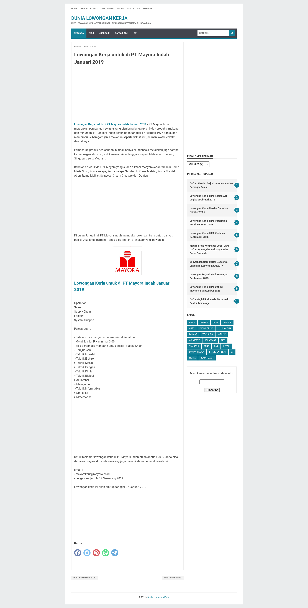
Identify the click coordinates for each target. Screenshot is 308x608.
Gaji (216, 346)
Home (74, 8)
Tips (91, 33)
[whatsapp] (105, 552)
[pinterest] (96, 552)
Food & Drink (206, 328)
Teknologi (207, 334)
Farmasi (193, 334)
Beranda (79, 33)
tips (223, 340)
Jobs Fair (104, 33)
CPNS (206, 346)
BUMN (192, 322)
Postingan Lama (172, 578)
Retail (226, 346)
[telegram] (114, 552)
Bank (215, 322)
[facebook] (77, 552)
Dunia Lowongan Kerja (99, 18)
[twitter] (87, 552)
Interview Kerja (217, 352)
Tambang (194, 346)
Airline (221, 334)
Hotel (192, 358)
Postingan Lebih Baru (84, 578)
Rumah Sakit (207, 358)
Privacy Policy (89, 8)
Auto (191, 328)
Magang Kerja (196, 352)
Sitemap (147, 8)
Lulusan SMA (224, 328)
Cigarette (194, 340)
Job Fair (227, 322)
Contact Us (133, 8)
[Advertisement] (127, 94)
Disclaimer (107, 8)
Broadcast (210, 340)
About (120, 8)
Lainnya (204, 322)
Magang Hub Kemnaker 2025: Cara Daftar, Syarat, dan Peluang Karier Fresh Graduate (209, 249)
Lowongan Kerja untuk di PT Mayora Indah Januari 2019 (110, 124)
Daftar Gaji (121, 33)
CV (135, 33)
